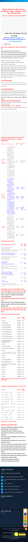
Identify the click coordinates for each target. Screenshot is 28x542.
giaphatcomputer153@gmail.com (18, 0)
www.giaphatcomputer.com (16, 37)
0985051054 (23, 534)
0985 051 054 (7, 0)
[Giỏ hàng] (26, 4)
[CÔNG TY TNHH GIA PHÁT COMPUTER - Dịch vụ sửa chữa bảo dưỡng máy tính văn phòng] (14, 4)
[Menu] (2, 4)
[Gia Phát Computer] (14, 504)
